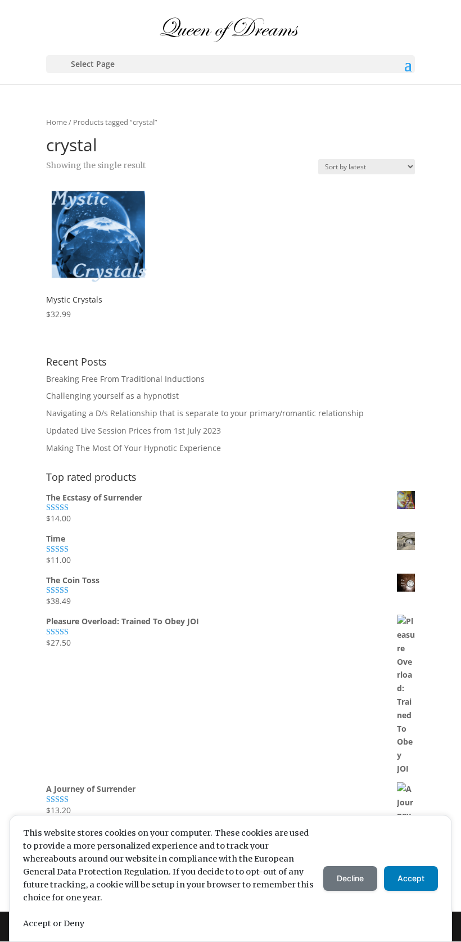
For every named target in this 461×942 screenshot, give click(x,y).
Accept (410, 878)
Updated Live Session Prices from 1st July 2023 (133, 430)
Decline (350, 878)
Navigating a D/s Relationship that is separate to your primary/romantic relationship (205, 413)
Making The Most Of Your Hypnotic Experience (133, 448)
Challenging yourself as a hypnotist (112, 395)
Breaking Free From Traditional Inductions (125, 378)
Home (56, 122)
